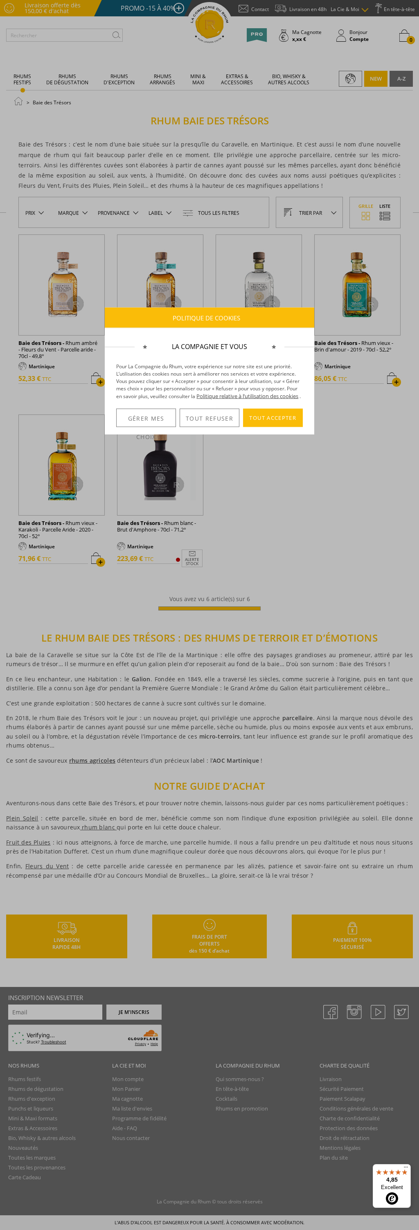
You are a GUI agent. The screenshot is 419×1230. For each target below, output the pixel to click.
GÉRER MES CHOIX (146, 420)
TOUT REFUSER (209, 418)
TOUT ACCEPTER (272, 417)
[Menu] (406, 1169)
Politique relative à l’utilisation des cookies (247, 396)
